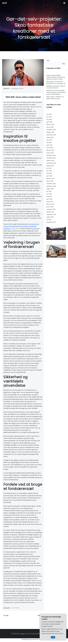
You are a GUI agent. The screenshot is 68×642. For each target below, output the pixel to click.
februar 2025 (50, 150)
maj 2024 (49, 173)
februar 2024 (50, 178)
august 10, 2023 (18, 88)
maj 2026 (49, 119)
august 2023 (50, 189)
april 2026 (49, 122)
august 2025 (50, 137)
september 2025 (51, 135)
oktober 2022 (50, 212)
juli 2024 (48, 168)
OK (53, 637)
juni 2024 (49, 171)
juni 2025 (49, 140)
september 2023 (51, 186)
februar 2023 (50, 204)
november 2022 (51, 209)
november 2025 (51, 129)
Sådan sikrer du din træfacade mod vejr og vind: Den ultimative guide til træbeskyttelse (56, 92)
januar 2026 (49, 127)
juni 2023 (49, 194)
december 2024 (51, 155)
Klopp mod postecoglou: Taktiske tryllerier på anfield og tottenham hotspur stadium (55, 77)
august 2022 (50, 217)
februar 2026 (50, 124)
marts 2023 (49, 201)
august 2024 (50, 165)
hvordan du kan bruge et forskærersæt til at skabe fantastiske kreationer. (21, 226)
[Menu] (64, 3)
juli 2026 (48, 114)
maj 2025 (49, 142)
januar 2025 (49, 153)
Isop (4, 3)
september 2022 (51, 214)
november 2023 (51, 183)
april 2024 (49, 176)
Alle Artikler (15, 608)
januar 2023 (49, 207)
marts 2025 (49, 147)
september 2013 (51, 222)
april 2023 (49, 199)
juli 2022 (48, 219)
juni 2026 (49, 117)
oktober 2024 (50, 160)
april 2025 (49, 145)
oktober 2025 (50, 132)
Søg (47, 60)
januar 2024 (49, 181)
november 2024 (51, 158)
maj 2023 (49, 196)
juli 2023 (48, 191)
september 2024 (51, 163)
